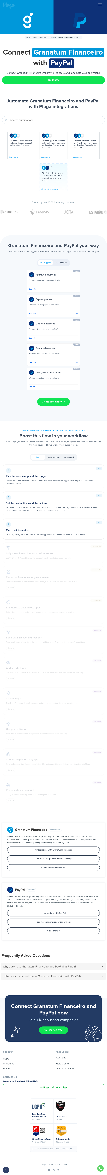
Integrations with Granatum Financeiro (54, 850)
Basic (38, 457)
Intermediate (54, 457)
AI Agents (8, 1063)
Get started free (53, 1030)
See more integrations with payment (53, 922)
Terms (64, 1164)
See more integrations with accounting (53, 859)
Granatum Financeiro (40, 37)
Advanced (69, 457)
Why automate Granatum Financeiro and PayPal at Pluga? (39, 966)
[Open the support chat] (6, 1170)
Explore (11, 588)
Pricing (7, 1068)
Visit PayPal (52, 931)
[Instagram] (54, 1170)
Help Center (63, 1063)
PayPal (53, 37)
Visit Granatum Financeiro (53, 868)
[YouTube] (49, 1170)
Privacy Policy (54, 1164)
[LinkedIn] (58, 1170)
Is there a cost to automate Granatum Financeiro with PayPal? (42, 976)
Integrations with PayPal (54, 913)
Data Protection (65, 1068)
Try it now (53, 80)
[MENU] (102, 6)
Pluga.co (8, 5)
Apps (28, 37)
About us (61, 1057)
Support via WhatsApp (55, 1087)
